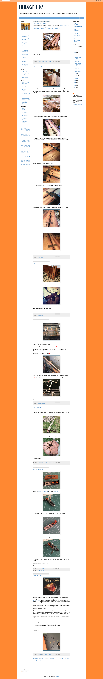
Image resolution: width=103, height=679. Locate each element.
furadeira (28, 142)
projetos (41, 62)
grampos (29, 145)
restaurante (23, 160)
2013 (75, 84)
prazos (29, 155)
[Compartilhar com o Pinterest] (59, 61)
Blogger (57, 676)
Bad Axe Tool (24, 53)
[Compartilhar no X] (57, 61)
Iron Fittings (24, 101)
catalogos (22, 134)
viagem (24, 164)
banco (39, 62)
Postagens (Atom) (39, 660)
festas (29, 141)
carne (29, 133)
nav (29, 151)
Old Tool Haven (25, 40)
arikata (26, 129)
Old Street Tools (25, 64)
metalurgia (28, 150)
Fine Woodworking (25, 73)
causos (26, 134)
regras (29, 159)
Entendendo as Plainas (31, 18)
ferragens (28, 140)
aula (25, 130)
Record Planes (24, 42)
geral (22, 145)
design (22, 136)
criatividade (26, 135)
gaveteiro (24, 144)
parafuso (28, 152)
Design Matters (77, 27)
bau (27, 131)
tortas (29, 162)
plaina (29, 153)
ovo (21, 152)
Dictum (23, 56)
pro (24, 156)
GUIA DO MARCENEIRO (77, 30)
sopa (21, 162)
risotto (29, 160)
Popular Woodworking (26, 76)
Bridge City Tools (37, 575)
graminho (25, 145)
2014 (75, 82)
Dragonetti (24, 116)
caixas (27, 133)
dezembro (77, 54)
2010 (75, 89)
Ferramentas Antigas (26, 38)
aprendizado (22, 129)
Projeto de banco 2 (37, 263)
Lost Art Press (24, 74)
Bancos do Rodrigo (25, 98)
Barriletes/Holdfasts (42, 18)
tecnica (24, 162)
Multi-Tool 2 (55, 491)
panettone (23, 152)
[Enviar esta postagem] (54, 61)
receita (26, 159)
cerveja (29, 134)
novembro (77, 55)
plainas (22, 155)
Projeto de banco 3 (37, 66)
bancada (28, 130)
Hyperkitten (24, 39)
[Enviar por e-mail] (55, 61)
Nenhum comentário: (48, 61)
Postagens (24, 669)
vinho (29, 164)
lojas (21, 147)
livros (29, 146)
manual (24, 147)
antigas (29, 128)
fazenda (24, 140)
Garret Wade (24, 57)
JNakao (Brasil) (25, 50)
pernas (24, 153)
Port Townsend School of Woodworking (77, 38)
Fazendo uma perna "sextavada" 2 (46, 27)
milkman (22, 151)
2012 (75, 85)
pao (26, 152)
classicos (22, 135)
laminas (27, 146)
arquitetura (22, 130)
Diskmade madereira (26, 99)
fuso (21, 144)
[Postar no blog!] (56, 61)
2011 (75, 87)
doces (25, 136)
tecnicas (26, 162)
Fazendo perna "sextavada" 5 (53, 28)
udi (21, 164)
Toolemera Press (25, 77)
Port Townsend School (26, 93)
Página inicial (51, 658)
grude (22, 146)
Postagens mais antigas (65, 658)
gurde (24, 146)
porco (26, 155)
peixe (21, 153)
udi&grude (31, 7)
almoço (22, 128)
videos (27, 164)
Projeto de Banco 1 (37, 407)
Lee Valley (24, 61)
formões (25, 142)
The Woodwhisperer (25, 71)
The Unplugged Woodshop (77, 41)
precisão (22, 156)
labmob (23, 87)
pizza (27, 153)
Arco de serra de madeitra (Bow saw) (42, 321)
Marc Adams (24, 89)
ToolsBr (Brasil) (25, 51)
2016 (75, 52)
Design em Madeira (78, 26)
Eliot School (24, 86)
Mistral (23, 119)
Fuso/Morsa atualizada (74, 18)
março (76, 75)
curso (29, 135)
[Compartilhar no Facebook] (58, 61)
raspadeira (22, 159)
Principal (22, 18)
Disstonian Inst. (25, 36)
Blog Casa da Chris (25, 112)
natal (27, 151)
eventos (25, 139)
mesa (25, 150)
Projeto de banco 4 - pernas (39, 23)
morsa (25, 151)
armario (28, 129)
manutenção (28, 147)
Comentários (24, 671)
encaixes (28, 136)
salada (22, 161)
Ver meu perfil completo (77, 104)
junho (76, 73)
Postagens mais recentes (38, 658)
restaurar (26, 160)
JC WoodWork (77, 32)
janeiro (76, 78)
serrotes (43, 403)
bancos (39, 257)
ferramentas (40, 403)
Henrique (76, 93)
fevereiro (77, 76)
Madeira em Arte (77, 35)
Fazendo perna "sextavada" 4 (40, 28)
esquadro (39, 570)
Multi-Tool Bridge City (38, 469)
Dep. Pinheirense (25, 115)
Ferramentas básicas (52, 18)
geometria (28, 144)
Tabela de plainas (63, 18)
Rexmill (23, 43)
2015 (75, 80)
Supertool (23, 45)
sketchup (28, 161)
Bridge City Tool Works (43, 491)
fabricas (29, 139)
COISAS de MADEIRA (76, 24)
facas (21, 140)
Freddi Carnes (24, 118)
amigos (25, 128)
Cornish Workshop (25, 35)
